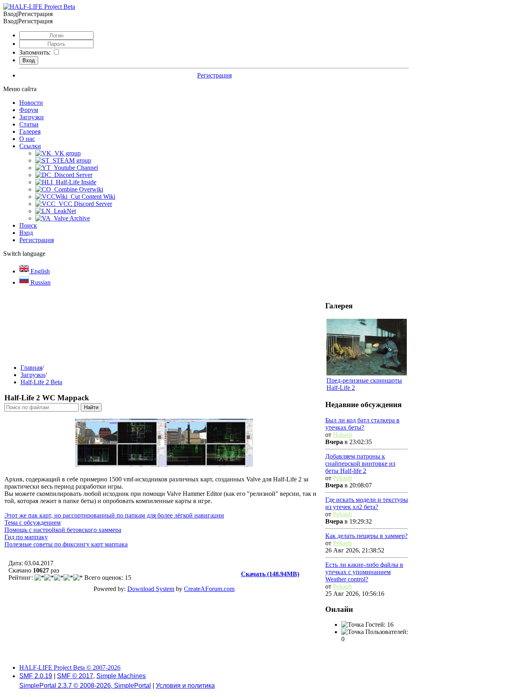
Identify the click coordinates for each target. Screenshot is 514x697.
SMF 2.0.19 (35, 676)
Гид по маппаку (26, 537)
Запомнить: (35, 52)
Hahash (342, 434)
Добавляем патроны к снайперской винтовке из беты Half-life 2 (360, 463)
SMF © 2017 (75, 676)
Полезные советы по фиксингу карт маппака (66, 544)
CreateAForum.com (209, 588)
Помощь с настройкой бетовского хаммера (62, 529)
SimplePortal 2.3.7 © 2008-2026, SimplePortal (85, 685)
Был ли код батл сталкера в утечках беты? (362, 424)
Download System (150, 588)
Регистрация (214, 75)
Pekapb (342, 478)
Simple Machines (121, 676)
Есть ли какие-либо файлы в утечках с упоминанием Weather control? (364, 572)
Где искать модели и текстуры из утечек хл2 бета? (366, 503)
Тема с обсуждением (32, 522)
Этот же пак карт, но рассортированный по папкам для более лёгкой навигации (114, 515)
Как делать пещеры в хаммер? (366, 535)
